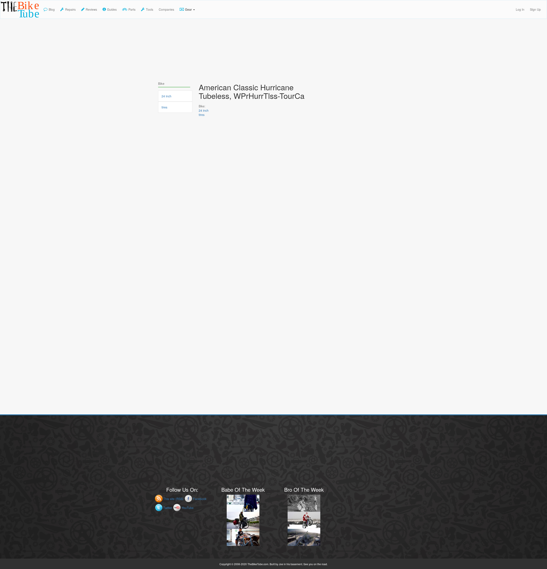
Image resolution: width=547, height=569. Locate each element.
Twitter (167, 508)
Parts (131, 9)
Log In (520, 9)
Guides (112, 9)
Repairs (70, 9)
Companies (166, 9)
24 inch (204, 110)
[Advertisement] (273, 49)
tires (201, 115)
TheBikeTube (11, 18)
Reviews (91, 9)
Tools (149, 9)
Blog (52, 9)
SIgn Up (535, 9)
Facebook (199, 499)
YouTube (188, 508)
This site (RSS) (173, 499)
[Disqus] (256, 243)
